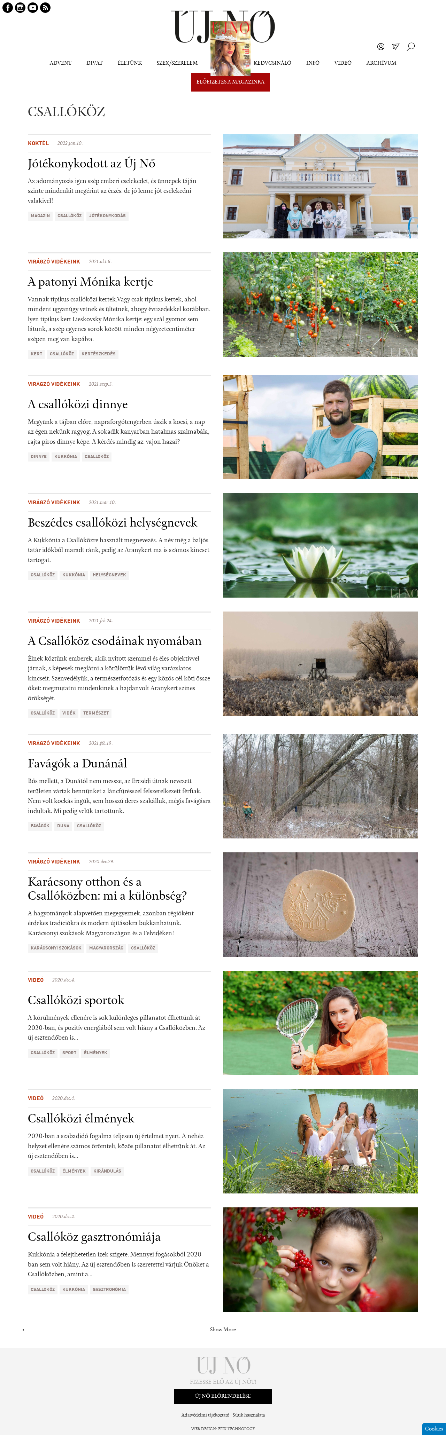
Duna (63, 826)
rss (45, 7)
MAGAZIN (40, 216)
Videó (343, 63)
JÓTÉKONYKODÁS (107, 216)
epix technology (236, 1429)
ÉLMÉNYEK (95, 1053)
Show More (223, 1330)
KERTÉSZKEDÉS (99, 354)
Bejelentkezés (381, 46)
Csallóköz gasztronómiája (94, 1237)
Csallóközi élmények (81, 1119)
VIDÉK (69, 713)
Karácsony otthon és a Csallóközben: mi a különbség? (107, 889)
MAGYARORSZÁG (106, 948)
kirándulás (107, 1171)
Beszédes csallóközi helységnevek (112, 523)
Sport (69, 1053)
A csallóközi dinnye (78, 405)
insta (20, 7)
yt (33, 7)
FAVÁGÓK (40, 826)
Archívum (382, 63)
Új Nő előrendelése (223, 1396)
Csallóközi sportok (76, 1001)
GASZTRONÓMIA (109, 1289)
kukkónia (65, 457)
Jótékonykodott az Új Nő (91, 164)
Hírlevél (396, 46)
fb (7, 7)
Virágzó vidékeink (54, 262)
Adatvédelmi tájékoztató (205, 1415)
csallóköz (69, 216)
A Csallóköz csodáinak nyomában (115, 642)
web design (203, 1429)
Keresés (410, 46)
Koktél (38, 144)
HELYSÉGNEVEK (109, 575)
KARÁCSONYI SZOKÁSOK (56, 948)
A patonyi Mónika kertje (90, 282)
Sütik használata (249, 1415)
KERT (36, 354)
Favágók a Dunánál (77, 764)
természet (96, 713)
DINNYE (39, 457)
